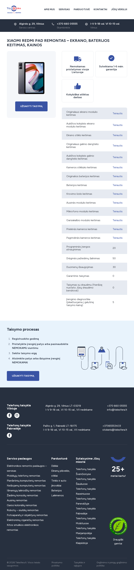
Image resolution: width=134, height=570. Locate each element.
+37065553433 (111, 425)
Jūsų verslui (119, 9)
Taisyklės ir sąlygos (79, 564)
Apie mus (49, 9)
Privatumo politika (57, 564)
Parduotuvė (82, 9)
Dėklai (54, 465)
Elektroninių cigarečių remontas (25, 520)
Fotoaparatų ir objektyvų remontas (27, 515)
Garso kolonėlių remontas (22, 505)
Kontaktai (100, 9)
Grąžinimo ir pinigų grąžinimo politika (112, 564)
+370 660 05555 (117, 405)
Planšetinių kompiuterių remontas (26, 480)
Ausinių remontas (17, 500)
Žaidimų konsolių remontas (22, 495)
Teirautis (118, 113)
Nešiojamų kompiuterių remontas (26, 485)
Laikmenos (57, 495)
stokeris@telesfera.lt (114, 429)
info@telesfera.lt (117, 409)
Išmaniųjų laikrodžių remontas (24, 490)
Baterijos (56, 490)
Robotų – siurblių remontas (23, 510)
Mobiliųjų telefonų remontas (23, 475)
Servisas (64, 9)
